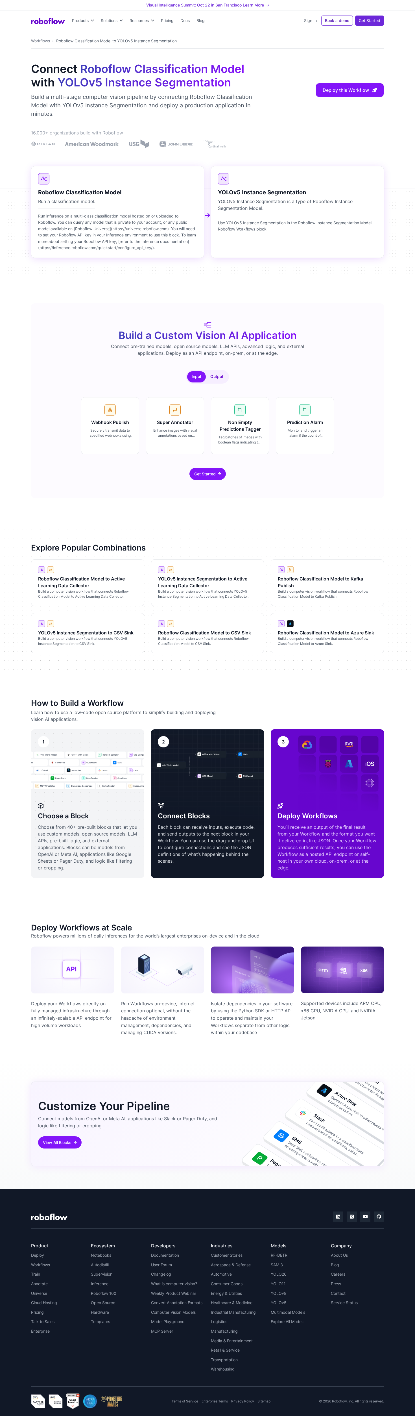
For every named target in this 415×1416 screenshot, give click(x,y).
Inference (99, 1283)
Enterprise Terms (215, 1401)
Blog (200, 20)
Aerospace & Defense (231, 1264)
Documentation (165, 1255)
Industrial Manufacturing (233, 1312)
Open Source (103, 1302)
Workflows (40, 40)
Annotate (39, 1283)
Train (35, 1274)
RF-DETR (279, 1255)
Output (216, 376)
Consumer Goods (227, 1283)
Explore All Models (287, 1321)
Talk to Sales (42, 1321)
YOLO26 (279, 1274)
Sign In (310, 20)
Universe (39, 1293)
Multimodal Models (288, 1312)
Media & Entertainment (232, 1340)
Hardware (100, 1312)
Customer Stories (227, 1255)
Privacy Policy (242, 1401)
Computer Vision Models (173, 1312)
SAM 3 (277, 1264)
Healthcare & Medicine (231, 1302)
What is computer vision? (174, 1283)
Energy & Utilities (226, 1293)
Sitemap (263, 1401)
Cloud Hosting (44, 1302)
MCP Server (162, 1331)
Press (336, 1283)
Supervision (101, 1274)
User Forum (161, 1264)
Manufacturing (224, 1331)
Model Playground (168, 1321)
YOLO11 (278, 1283)
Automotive (221, 1274)
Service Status (344, 1302)
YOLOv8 (279, 1293)
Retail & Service (225, 1350)
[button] (83, 20)
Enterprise (40, 1331)
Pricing (167, 20)
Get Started (369, 20)
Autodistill (100, 1264)
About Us (339, 1255)
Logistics (219, 1321)
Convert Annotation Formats (176, 1302)
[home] (48, 20)
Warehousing (223, 1369)
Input (196, 376)
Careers (338, 1274)
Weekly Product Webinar (173, 1293)
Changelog (161, 1274)
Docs (185, 20)
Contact (338, 1293)
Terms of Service (185, 1401)
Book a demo (337, 20)
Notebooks (101, 1255)
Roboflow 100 (103, 1293)
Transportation (224, 1359)
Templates (100, 1321)
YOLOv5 (279, 1302)
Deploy (37, 1255)
